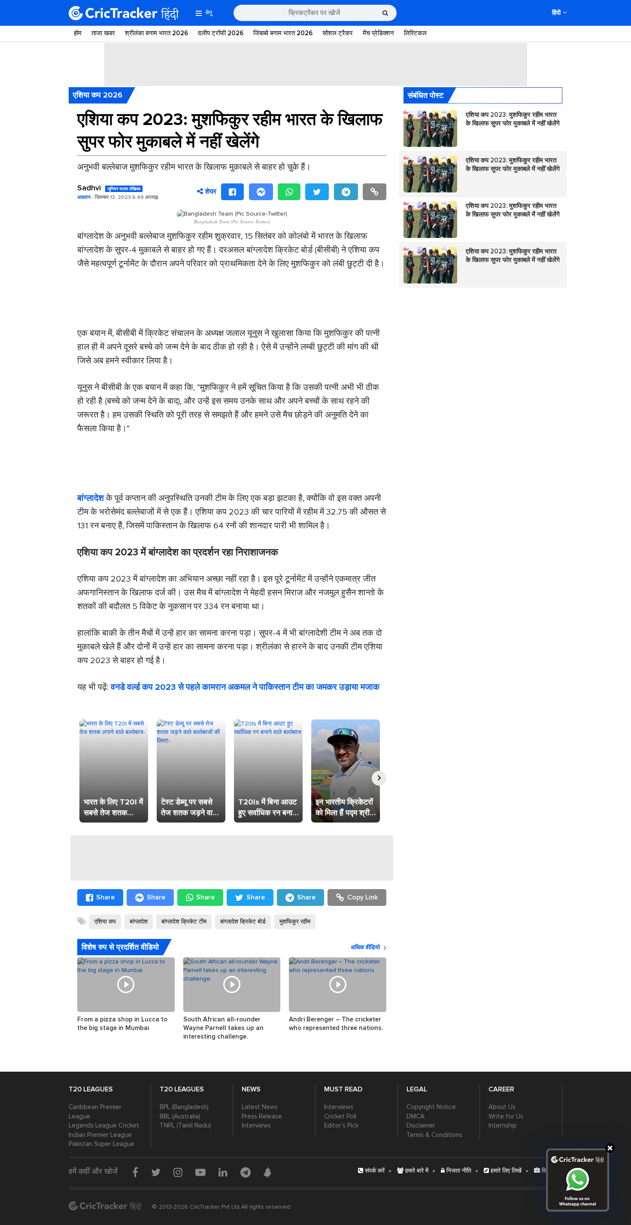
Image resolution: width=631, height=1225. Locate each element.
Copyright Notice (431, 1107)
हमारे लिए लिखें (505, 1170)
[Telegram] (346, 191)
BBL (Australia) (180, 1116)
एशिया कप (105, 921)
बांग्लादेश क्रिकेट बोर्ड (243, 921)
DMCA (416, 1116)
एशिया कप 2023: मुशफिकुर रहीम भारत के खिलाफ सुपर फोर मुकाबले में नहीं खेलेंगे (513, 119)
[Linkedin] (223, 1172)
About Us (502, 1107)
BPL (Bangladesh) (184, 1107)
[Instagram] (177, 1172)
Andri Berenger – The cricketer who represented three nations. (336, 1023)
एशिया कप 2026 (97, 95)
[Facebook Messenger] (261, 191)
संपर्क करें (374, 1170)
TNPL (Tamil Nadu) (185, 1125)
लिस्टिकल (415, 33)
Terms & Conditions (434, 1135)
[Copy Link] (374, 191)
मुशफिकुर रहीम (294, 921)
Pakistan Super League (101, 1144)
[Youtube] (200, 1172)
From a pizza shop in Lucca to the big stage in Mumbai (122, 1023)
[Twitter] (317, 191)
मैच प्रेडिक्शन (378, 33)
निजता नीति (458, 1170)
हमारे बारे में (415, 1170)
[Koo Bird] (267, 1172)
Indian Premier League (100, 1135)
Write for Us (505, 1116)
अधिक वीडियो (365, 947)
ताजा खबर (103, 33)
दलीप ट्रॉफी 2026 (220, 33)
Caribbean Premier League (95, 1111)
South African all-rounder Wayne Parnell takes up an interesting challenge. (223, 1027)
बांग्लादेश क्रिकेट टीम (183, 921)
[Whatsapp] (289, 191)
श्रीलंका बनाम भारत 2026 (156, 33)
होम (78, 33)
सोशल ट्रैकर (337, 33)
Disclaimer (421, 1125)
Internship (502, 1125)
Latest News (260, 1107)
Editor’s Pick (341, 1125)
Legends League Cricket (104, 1125)
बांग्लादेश (139, 921)
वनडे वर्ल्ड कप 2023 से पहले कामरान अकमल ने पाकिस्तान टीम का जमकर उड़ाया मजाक (245, 687)
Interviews (256, 1125)
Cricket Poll (340, 1116)
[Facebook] (232, 191)
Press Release (262, 1116)
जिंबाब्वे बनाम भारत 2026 (282, 33)
